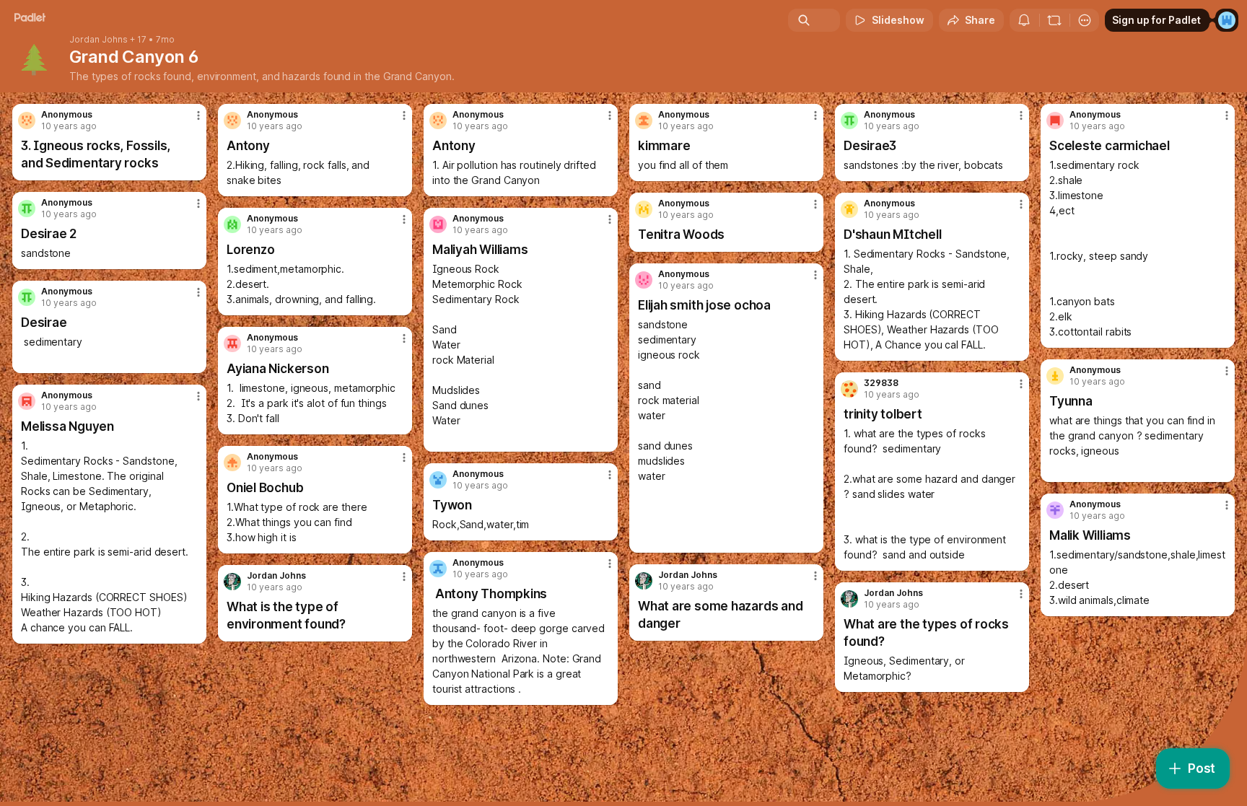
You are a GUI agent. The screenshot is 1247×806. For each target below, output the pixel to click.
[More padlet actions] (1084, 20)
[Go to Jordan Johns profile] (643, 581)
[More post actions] (198, 115)
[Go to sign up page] (1226, 20)
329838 (881, 383)
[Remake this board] (1054, 20)
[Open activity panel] (1024, 20)
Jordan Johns (98, 40)
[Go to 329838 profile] (849, 389)
